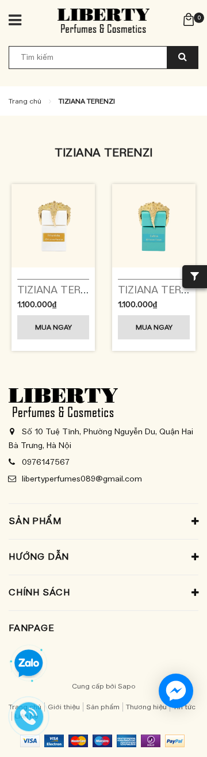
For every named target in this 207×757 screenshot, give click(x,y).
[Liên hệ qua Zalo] (28, 663)
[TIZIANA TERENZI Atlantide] (53, 225)
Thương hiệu (146, 707)
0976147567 (46, 462)
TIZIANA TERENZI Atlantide (84, 290)
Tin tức (184, 707)
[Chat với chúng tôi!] (176, 691)
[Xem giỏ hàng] (188, 19)
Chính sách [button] (39, 592)
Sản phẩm (103, 707)
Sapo (127, 686)
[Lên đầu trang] (172, 733)
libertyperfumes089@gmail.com (82, 479)
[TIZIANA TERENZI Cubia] (153, 225)
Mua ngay (53, 327)
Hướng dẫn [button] (39, 556)
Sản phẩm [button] (35, 521)
